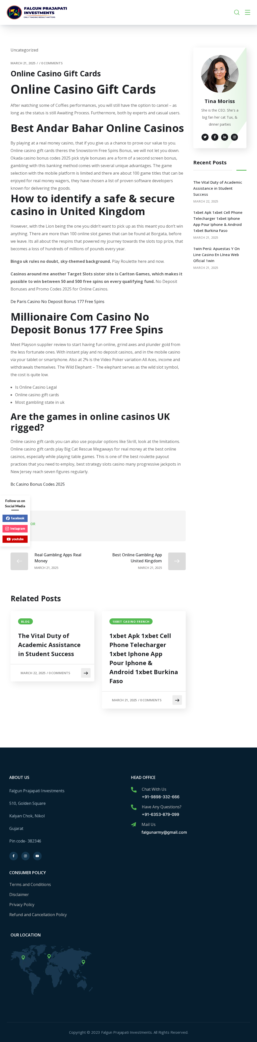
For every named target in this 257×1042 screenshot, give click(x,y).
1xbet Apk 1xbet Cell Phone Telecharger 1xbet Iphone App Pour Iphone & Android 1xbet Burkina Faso (143, 658)
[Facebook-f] (13, 856)
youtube (18, 539)
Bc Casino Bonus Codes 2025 (38, 484)
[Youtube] (37, 856)
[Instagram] (25, 856)
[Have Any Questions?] (134, 807)
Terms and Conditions (30, 884)
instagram (17, 528)
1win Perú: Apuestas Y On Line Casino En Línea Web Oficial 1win (216, 254)
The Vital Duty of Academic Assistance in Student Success (49, 644)
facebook (17, 518)
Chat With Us (154, 789)
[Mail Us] (133, 824)
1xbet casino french (131, 621)
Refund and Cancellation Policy (38, 914)
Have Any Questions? (161, 807)
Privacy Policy (21, 904)
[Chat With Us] (134, 789)
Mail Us (149, 824)
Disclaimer (19, 894)
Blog (25, 621)
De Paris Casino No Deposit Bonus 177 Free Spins (57, 301)
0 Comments (52, 63)
